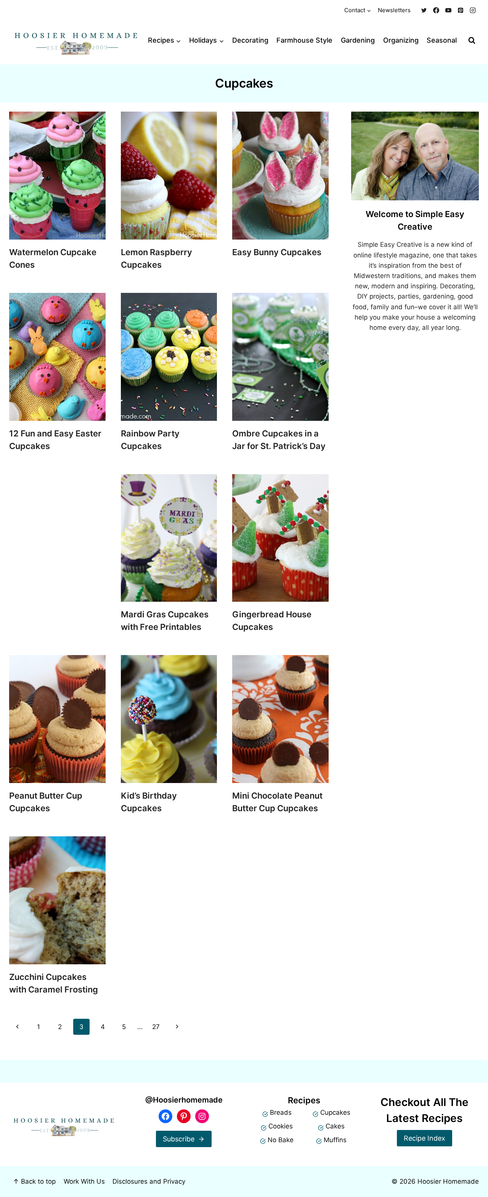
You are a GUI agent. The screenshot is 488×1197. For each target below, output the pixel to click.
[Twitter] (424, 10)
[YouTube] (448, 10)
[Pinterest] (460, 10)
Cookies (280, 1126)
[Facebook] (436, 10)
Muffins (335, 1140)
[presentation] (57, 176)
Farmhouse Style (304, 40)
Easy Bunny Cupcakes (276, 252)
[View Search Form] (472, 41)
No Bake (281, 1140)
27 (156, 1027)
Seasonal (442, 40)
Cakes (335, 1126)
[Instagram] (473, 10)
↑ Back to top (34, 1181)
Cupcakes (335, 1112)
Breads (281, 1112)
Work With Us (84, 1181)
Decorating (250, 40)
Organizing (401, 40)
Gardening (358, 40)
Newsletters (394, 10)
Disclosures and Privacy (148, 1181)
